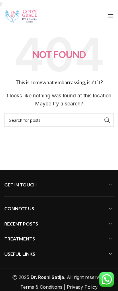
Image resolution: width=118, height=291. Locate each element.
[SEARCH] (107, 120)
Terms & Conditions (41, 287)
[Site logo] (21, 15)
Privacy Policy (82, 287)
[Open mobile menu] (111, 16)
